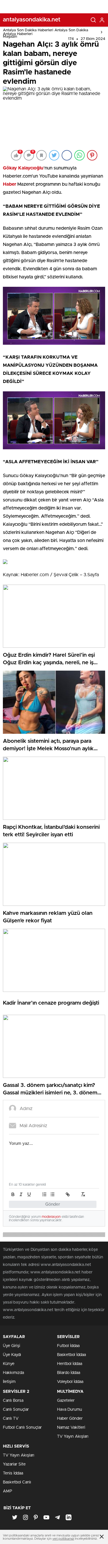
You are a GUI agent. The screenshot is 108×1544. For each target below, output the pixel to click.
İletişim (9, 1382)
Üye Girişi (11, 1346)
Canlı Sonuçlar (16, 1410)
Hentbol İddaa (69, 1364)
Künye (8, 1364)
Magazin (10, 37)
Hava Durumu (69, 1410)
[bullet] (52, 1194)
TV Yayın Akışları (72, 1437)
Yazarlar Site (14, 1464)
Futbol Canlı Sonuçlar (22, 1428)
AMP (7, 1491)
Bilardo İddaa (68, 1373)
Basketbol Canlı (17, 1482)
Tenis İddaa (13, 1473)
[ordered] (44, 1194)
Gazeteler (66, 1401)
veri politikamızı (63, 1538)
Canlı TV (10, 1419)
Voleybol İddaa (70, 1382)
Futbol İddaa (68, 1346)
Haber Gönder (70, 1419)
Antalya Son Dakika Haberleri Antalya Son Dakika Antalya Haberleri (45, 32)
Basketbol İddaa (71, 1355)
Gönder (52, 1204)
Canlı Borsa (13, 1401)
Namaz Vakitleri (71, 1428)
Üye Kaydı (12, 1355)
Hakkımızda (13, 1373)
